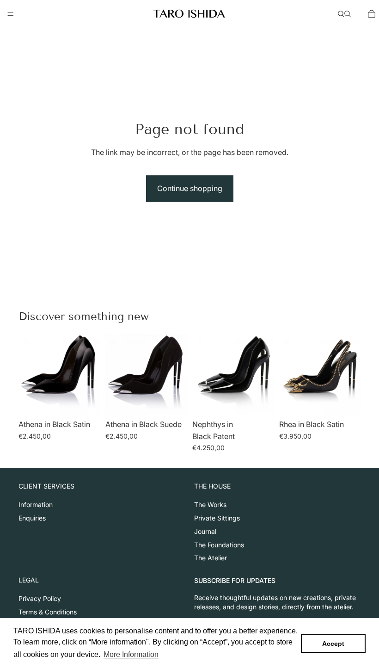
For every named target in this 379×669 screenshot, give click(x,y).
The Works (210, 504)
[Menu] (10, 14)
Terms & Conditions (47, 612)
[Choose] (85, 400)
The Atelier (210, 558)
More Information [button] (131, 654)
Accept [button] (333, 643)
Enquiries (32, 518)
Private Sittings (217, 518)
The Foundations (219, 544)
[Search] (341, 14)
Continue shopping (189, 188)
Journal (205, 531)
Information (35, 504)
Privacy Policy (39, 598)
